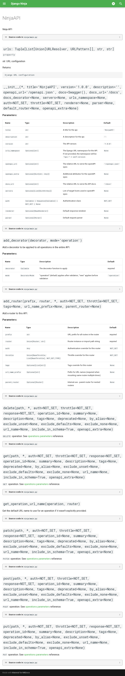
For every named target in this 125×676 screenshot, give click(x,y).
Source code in (23, 37)
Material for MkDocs (21, 672)
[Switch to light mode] (113, 4)
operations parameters (40, 436)
